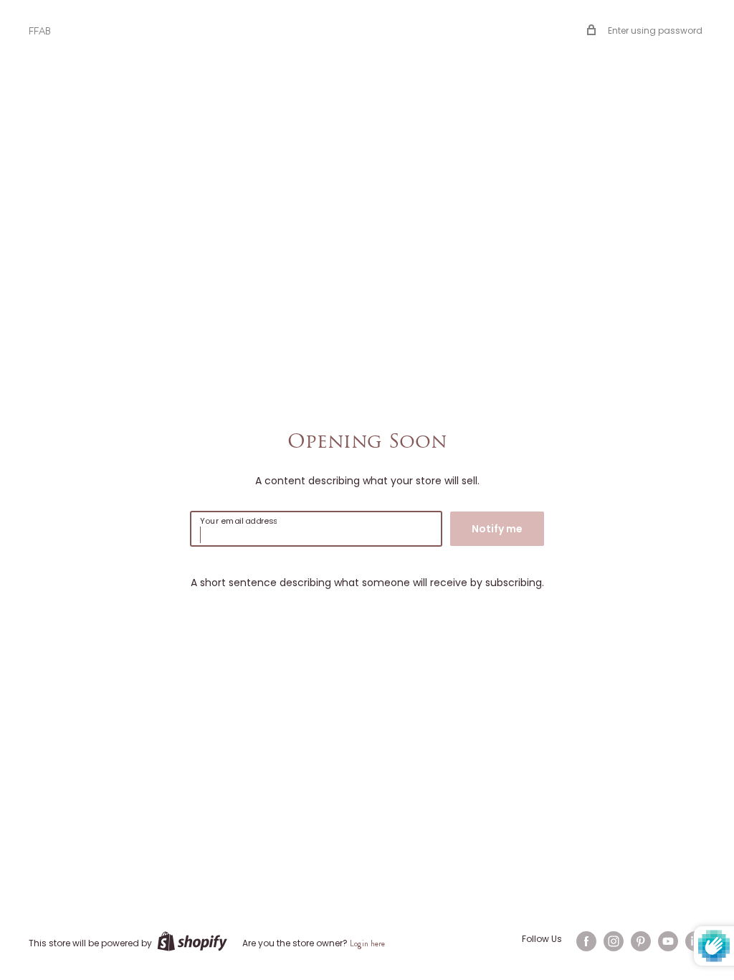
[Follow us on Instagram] (614, 941)
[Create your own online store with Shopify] (192, 941)
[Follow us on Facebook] (586, 941)
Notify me (497, 529)
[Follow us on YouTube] (668, 941)
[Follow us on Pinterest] (641, 941)
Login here (367, 943)
